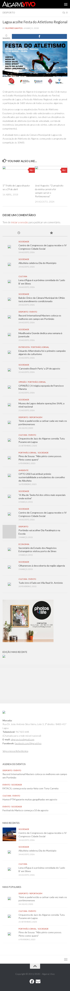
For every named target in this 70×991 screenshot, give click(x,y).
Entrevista (24, 347)
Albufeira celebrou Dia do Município (37, 263)
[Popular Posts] (51, 233)
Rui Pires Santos (13, 28)
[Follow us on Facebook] (32, 981)
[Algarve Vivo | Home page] (24, 4)
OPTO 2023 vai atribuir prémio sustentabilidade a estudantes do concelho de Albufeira (42, 477)
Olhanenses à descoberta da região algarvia (42, 565)
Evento (33, 312)
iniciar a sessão (19, 222)
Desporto (9, 12)
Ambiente (23, 470)
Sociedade (24, 241)
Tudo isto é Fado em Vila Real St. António (41, 582)
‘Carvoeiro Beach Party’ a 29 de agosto (39, 368)
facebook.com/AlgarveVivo (28, 743)
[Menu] (66, 4)
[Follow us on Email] (38, 981)
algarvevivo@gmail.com (22, 739)
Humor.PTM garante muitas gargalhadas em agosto (30, 799)
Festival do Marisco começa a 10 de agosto (25, 810)
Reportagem (36, 417)
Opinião (23, 382)
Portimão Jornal (40, 347)
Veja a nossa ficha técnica (15, 751)
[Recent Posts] (19, 233)
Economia (24, 544)
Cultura (23, 276)
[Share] (39, 36)
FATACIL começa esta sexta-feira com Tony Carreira (30, 788)
